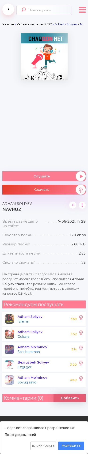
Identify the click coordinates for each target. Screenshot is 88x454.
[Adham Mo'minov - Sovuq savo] (81, 380)
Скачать (41, 189)
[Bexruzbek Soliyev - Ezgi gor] (81, 364)
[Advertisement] (44, 124)
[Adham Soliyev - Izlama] (81, 319)
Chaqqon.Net (8, 9)
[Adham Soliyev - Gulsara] (81, 334)
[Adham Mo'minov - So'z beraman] (81, 349)
